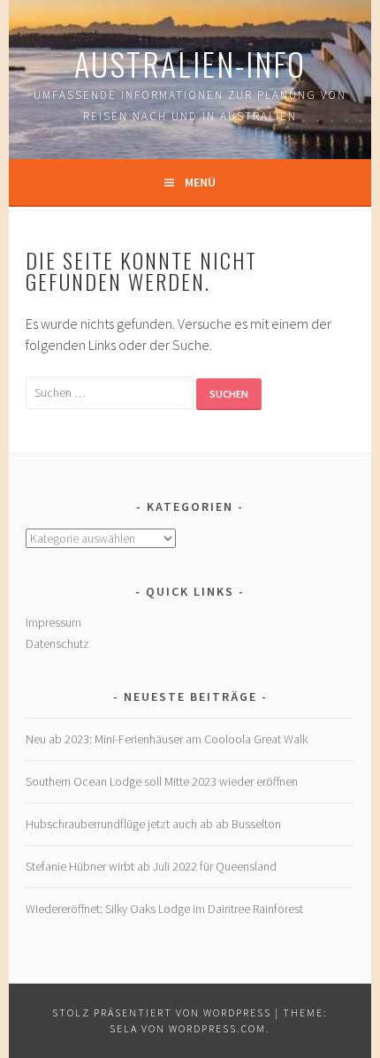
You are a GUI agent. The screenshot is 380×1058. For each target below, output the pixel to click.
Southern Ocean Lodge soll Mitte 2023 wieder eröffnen (162, 781)
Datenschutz (57, 643)
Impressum (53, 622)
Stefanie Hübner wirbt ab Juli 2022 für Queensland (151, 866)
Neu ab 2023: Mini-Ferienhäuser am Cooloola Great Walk (167, 739)
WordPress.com (217, 1028)
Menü (200, 182)
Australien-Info (190, 63)
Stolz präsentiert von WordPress (161, 1012)
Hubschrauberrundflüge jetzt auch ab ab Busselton (153, 824)
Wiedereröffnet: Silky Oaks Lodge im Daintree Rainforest (164, 909)
